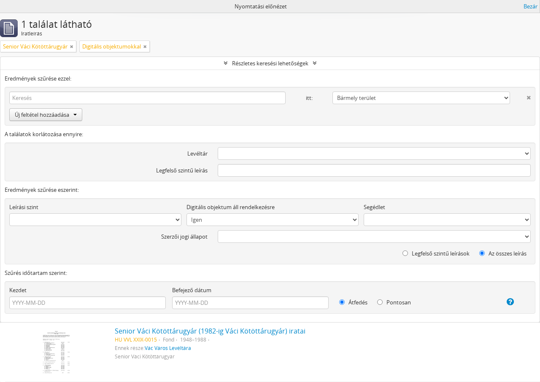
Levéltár (197, 153)
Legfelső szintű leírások (440, 253)
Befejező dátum (191, 290)
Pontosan (398, 302)
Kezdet (18, 290)
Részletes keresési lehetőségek (270, 63)
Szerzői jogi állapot (184, 236)
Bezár (530, 6)
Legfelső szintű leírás (182, 170)
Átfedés (357, 302)
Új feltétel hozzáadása (42, 114)
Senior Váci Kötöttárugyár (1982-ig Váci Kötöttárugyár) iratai (210, 331)
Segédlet (374, 207)
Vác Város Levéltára (168, 347)
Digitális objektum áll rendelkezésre (230, 207)
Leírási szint (23, 207)
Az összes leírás (506, 253)
